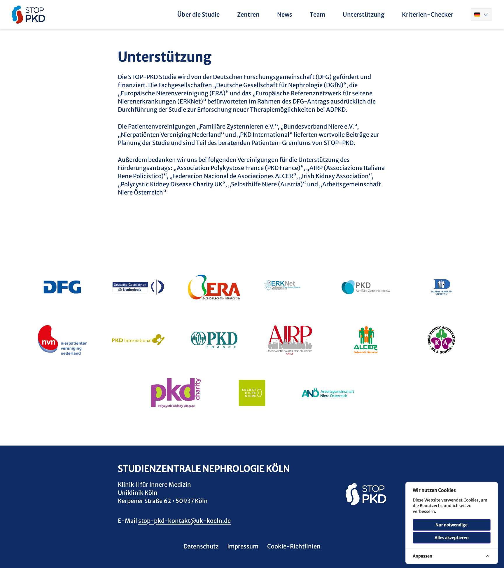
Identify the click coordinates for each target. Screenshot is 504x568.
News (284, 14)
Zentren (248, 14)
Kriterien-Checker (427, 14)
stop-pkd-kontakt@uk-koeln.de (184, 520)
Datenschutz (200, 546)
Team (317, 14)
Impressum (242, 546)
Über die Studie (198, 14)
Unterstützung (363, 14)
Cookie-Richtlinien (294, 546)
